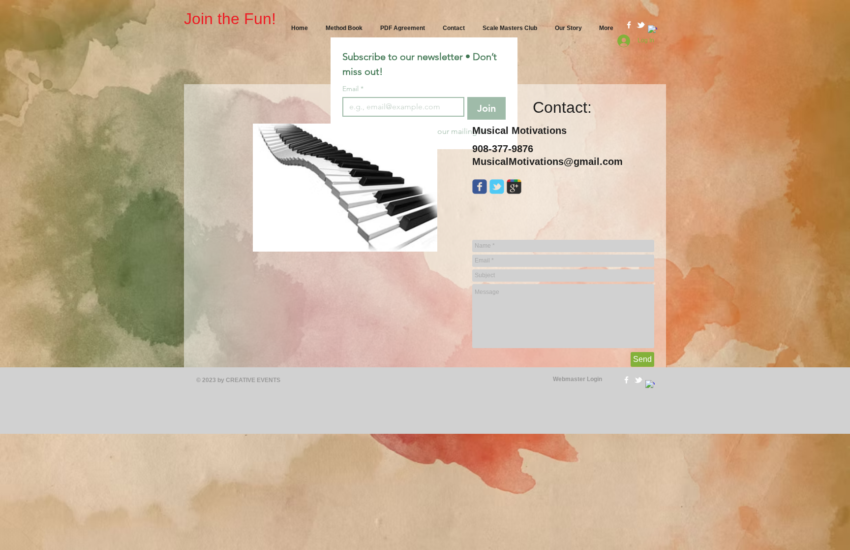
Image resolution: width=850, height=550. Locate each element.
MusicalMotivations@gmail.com (547, 161)
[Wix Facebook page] (479, 186)
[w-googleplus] (652, 29)
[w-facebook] (629, 25)
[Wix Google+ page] (514, 186)
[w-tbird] (640, 25)
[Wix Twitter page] (496, 186)
